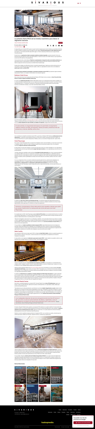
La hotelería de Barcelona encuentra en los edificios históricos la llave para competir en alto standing (20, 378)
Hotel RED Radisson (19, 46)
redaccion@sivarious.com (25, 414)
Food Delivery (78, 412)
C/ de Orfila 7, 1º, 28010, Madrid (20, 412)
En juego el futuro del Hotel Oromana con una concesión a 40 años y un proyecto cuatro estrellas (32, 397)
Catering (58, 412)
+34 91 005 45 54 (17, 414)
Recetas (79, 409)
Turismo (68, 412)
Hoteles (55, 412)
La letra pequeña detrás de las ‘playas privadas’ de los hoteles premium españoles (57, 379)
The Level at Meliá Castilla (36, 267)
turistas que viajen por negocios (32, 119)
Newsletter (78, 414)
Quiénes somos (73, 414)
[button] (48, 45)
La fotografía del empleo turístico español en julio (19, 399)
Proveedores (70, 409)
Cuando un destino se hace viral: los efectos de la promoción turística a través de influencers (44, 397)
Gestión (60, 42)
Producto (75, 409)
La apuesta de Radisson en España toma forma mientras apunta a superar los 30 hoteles (32, 379)
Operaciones (18, 367)
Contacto (67, 414)
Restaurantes (50, 412)
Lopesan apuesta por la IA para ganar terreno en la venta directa (56, 398)
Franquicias (63, 412)
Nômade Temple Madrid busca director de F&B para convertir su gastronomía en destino (44, 379)
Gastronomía (72, 412)
